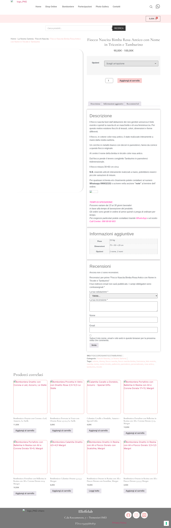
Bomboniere (68, 6)
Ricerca (119, 28)
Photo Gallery (102, 6)
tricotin (99, 367)
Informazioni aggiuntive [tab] (113, 103)
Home (38, 6)
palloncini (116, 364)
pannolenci (125, 364)
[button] (51, 7)
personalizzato (137, 364)
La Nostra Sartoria (26, 39)
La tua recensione (99, 300)
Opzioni (95, 63)
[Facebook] (128, 515)
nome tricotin (105, 364)
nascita (90, 364)
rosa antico (149, 364)
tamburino (91, 367)
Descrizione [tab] (95, 103)
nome (96, 364)
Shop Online (51, 6)
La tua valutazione (99, 292)
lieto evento (151, 361)
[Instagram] (136, 515)
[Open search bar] (151, 6)
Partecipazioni (85, 6)
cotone (95, 361)
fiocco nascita (111, 361)
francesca (141, 361)
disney (102, 361)
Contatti (116, 6)
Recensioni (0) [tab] (133, 103)
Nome (92, 315)
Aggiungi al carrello (130, 80)
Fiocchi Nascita (42, 39)
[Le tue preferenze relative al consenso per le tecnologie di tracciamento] (166, 523)
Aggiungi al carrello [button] (24, 430)
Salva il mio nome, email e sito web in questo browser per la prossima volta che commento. (122, 339)
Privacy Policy (119, 522)
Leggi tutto (94, 491)
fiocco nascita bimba (126, 361)
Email (92, 326)
